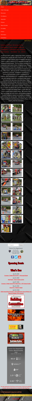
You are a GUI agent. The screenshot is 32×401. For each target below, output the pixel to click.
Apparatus (3, 19)
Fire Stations (4, 16)
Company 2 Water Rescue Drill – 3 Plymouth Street (16, 275)
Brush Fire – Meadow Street (16, 287)
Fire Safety (3, 28)
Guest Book (3, 37)
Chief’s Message (4, 10)
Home (2, 7)
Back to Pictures (27, 40)
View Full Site (16, 399)
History (2, 31)
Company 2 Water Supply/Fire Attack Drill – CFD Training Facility (16, 283)
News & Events (4, 25)
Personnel (3, 13)
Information (3, 34)
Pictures (3, 22)
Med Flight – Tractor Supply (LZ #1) (16, 279)
